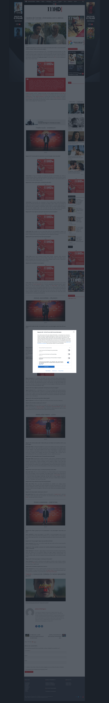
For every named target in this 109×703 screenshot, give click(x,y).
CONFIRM (46, 366)
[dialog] (54, 351)
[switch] (68, 350)
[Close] (74, 332)
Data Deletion (48, 370)
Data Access (54, 370)
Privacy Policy (60, 370)
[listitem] (54, 347)
